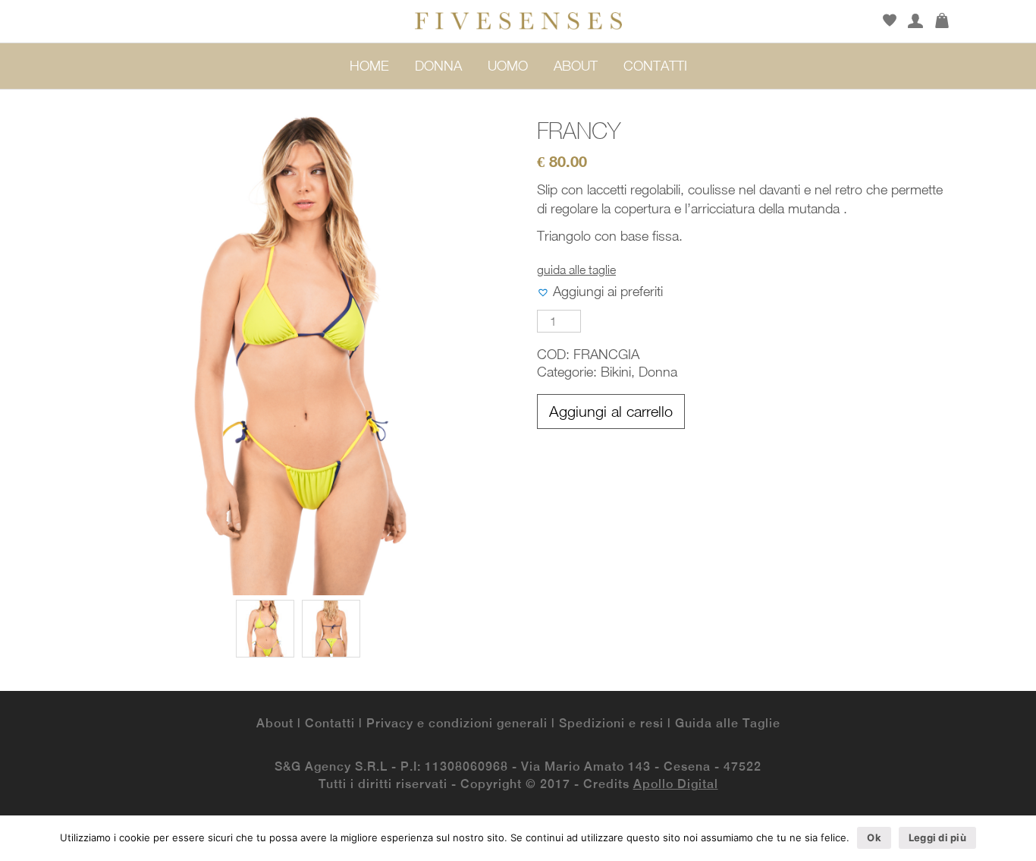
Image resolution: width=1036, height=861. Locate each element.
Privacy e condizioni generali (457, 723)
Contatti (330, 723)
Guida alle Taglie (727, 723)
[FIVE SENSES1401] (331, 629)
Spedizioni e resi (611, 723)
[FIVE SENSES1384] (265, 629)
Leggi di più (937, 837)
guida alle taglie (576, 269)
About (275, 723)
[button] (600, 292)
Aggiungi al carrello (611, 411)
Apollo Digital (675, 784)
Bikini (616, 372)
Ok (874, 837)
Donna (658, 372)
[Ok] (1017, 838)
